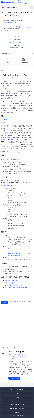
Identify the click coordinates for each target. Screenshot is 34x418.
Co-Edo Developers (11, 7)
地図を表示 (6, 30)
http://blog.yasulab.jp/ (13, 152)
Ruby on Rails (12, 356)
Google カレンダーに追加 (10, 22)
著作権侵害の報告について (17, 405)
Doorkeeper (20, 415)
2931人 (10, 354)
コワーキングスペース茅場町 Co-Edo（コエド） (17, 27)
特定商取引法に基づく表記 (17, 408)
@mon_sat (15, 283)
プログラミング (23, 356)
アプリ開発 (11, 359)
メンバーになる (14, 378)
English (17, 412)
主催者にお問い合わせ (17, 389)
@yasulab (7, 93)
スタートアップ (21, 354)
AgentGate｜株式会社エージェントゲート (17, 285)
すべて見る (30, 53)
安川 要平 (4, 119)
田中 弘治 (7, 283)
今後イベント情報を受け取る (17, 42)
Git (17, 356)
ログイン (4, 302)
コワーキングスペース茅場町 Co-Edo (16, 288)
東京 (15, 354)
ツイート (11, 293)
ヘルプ (17, 393)
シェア (4, 293)
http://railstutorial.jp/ (7, 185)
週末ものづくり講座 (12, 140)
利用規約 (17, 397)
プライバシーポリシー (17, 401)
